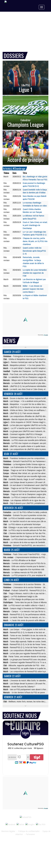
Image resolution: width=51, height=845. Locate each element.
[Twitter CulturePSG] (20, 824)
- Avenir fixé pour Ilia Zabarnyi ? (19, 686)
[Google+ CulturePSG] (30, 824)
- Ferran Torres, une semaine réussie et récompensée (26, 656)
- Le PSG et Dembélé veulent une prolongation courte (26, 518)
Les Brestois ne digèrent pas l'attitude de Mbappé (34, 281)
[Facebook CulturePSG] (10, 824)
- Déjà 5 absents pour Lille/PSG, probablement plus (26, 503)
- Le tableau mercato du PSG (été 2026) (22, 572)
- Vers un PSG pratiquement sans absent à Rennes (26, 689)
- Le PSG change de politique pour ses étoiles (23, 599)
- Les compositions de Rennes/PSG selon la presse (26, 671)
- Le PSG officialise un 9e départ (19, 560)
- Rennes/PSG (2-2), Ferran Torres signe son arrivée (26, 638)
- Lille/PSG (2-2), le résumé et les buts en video (25, 407)
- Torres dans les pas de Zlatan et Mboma (25, 602)
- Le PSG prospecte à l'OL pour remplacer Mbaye (26, 575)
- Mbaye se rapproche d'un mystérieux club (23, 569)
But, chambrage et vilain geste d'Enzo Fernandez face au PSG (35, 178)
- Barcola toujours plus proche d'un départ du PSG (26, 419)
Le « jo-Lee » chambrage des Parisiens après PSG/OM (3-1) (35, 233)
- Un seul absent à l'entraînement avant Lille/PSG (25, 485)
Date (14, 173)
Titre (25, 173)
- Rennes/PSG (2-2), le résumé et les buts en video (26, 632)
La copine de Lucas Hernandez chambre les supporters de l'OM (35, 272)
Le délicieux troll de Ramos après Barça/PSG (33, 217)
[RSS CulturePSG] (40, 824)
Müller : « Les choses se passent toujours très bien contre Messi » (33, 288)
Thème (6, 173)
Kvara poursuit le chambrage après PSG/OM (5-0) (34, 185)
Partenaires (30, 834)
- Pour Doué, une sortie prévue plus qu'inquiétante (25, 374)
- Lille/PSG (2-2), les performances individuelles (24, 386)
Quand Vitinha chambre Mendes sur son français (32, 211)
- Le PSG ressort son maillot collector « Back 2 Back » (26, 605)
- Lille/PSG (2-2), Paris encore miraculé (21, 413)
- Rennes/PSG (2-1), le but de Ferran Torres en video (27, 647)
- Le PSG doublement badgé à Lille (20, 596)
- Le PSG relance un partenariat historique (22, 524)
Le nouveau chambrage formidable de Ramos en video (35, 204)
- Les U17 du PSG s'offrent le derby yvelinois (25, 512)
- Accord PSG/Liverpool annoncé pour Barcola (24, 491)
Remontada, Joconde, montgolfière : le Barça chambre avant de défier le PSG (33, 262)
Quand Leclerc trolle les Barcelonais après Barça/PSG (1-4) (34, 250)
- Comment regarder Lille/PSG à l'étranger (22, 434)
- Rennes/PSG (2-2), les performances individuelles (26, 614)
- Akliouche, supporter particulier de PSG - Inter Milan (26, 665)
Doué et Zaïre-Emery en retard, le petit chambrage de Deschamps (35, 225)
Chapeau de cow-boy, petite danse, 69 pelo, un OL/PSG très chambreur (35, 241)
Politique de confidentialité (28, 831)
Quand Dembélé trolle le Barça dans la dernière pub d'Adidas (35, 191)
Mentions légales (8, 831)
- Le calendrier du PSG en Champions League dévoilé (26, 377)
